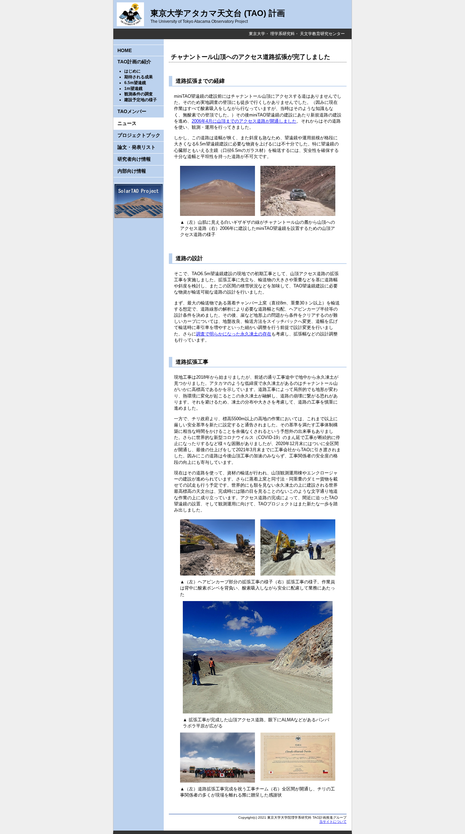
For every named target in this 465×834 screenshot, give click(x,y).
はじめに (132, 71)
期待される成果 (138, 77)
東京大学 (257, 33)
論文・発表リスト (136, 147)
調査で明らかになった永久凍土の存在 (233, 333)
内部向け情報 (131, 171)
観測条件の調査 (138, 94)
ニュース (127, 123)
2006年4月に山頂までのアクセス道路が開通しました (244, 121)
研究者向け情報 (134, 159)
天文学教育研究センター (322, 33)
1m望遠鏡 (133, 88)
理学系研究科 (282, 33)
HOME (124, 50)
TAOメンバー (131, 111)
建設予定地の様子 (140, 99)
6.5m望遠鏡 (135, 82)
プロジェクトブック (138, 135)
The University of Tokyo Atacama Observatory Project (199, 21)
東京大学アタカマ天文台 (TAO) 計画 (217, 13)
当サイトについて (333, 821)
